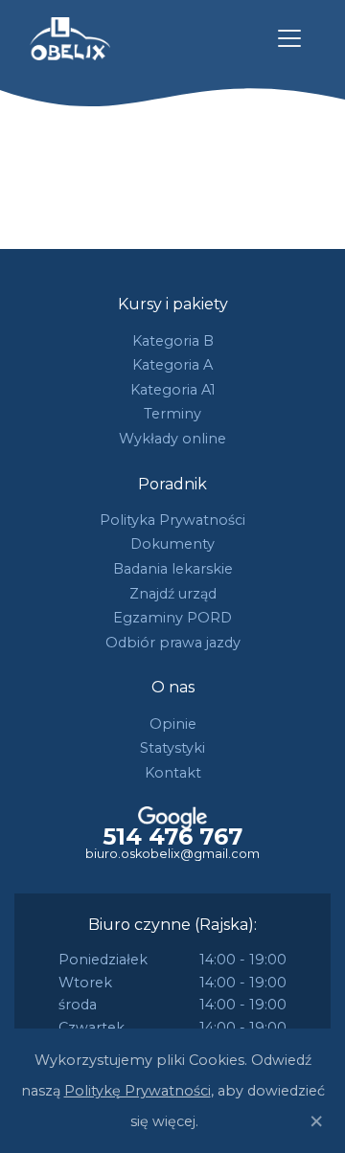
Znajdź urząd (173, 593)
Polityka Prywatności (172, 520)
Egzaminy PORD (172, 617)
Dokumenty (172, 544)
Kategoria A (172, 364)
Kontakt (173, 772)
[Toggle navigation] (289, 38)
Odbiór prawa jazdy (173, 642)
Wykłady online (172, 438)
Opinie (173, 724)
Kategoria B (173, 341)
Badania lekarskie (173, 568)
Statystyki (172, 748)
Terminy (172, 413)
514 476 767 (172, 837)
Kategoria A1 (173, 389)
